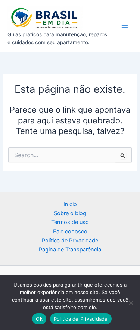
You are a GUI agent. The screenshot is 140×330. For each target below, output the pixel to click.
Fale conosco (70, 231)
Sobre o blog (70, 213)
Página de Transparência (70, 249)
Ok (39, 319)
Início (70, 204)
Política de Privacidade (70, 240)
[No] (130, 302)
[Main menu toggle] (125, 26)
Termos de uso (70, 222)
